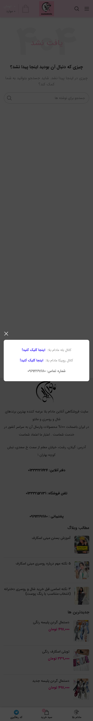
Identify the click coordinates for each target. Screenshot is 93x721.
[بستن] (6, 333)
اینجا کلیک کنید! (33, 350)
